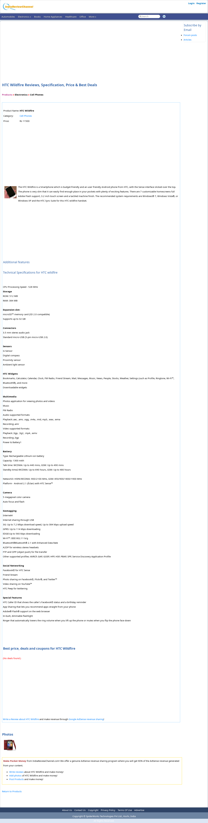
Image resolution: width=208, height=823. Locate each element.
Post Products (16, 779)
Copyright (93, 810)
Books (37, 16)
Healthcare (70, 16)
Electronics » (24, 16)
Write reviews (16, 771)
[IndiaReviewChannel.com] (18, 11)
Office (82, 16)
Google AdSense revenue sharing (86, 719)
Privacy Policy (108, 810)
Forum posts (190, 35)
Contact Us (80, 810)
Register (201, 3)
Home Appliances (53, 16)
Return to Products (12, 791)
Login (191, 3)
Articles (187, 39)
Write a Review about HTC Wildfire (21, 719)
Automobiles (8, 16)
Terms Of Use (125, 810)
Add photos (15, 775)
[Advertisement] (92, 47)
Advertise (139, 810)
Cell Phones (26, 115)
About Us (67, 810)
